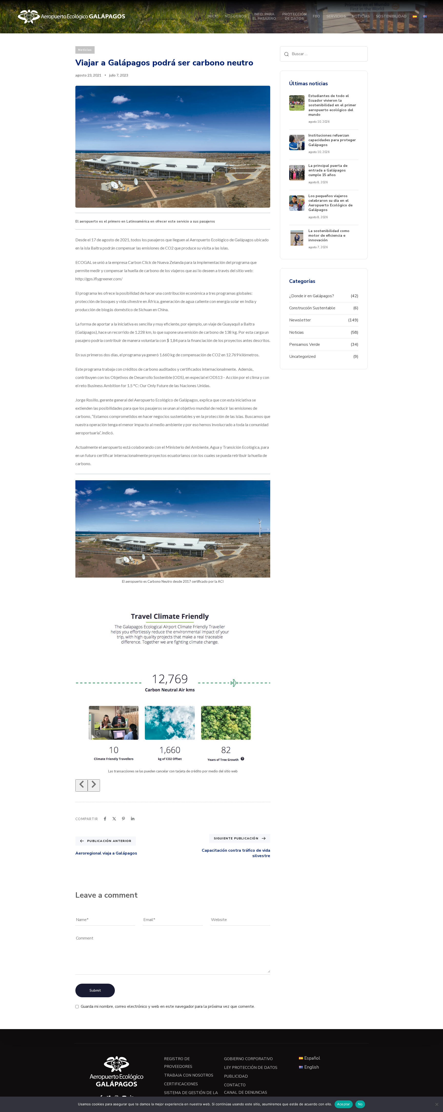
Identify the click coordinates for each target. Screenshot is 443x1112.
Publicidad (236, 1076)
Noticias (361, 16)
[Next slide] (94, 785)
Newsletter (300, 320)
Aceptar (343, 1104)
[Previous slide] (81, 785)
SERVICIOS (336, 16)
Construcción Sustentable (312, 308)
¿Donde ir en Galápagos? (311, 296)
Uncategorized (302, 356)
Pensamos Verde (304, 344)
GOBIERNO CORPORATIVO (248, 1058)
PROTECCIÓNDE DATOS (294, 16)
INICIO (213, 16)
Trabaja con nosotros (188, 1075)
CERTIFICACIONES (181, 1084)
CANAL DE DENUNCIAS (245, 1092)
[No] (436, 1104)
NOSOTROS (235, 16)
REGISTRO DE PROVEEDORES (178, 1062)
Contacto (235, 1085)
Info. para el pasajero (264, 16)
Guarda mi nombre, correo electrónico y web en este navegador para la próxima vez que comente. (168, 1006)
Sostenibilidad (391, 16)
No (360, 1104)
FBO (316, 16)
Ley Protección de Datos (250, 1067)
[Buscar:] (324, 54)
